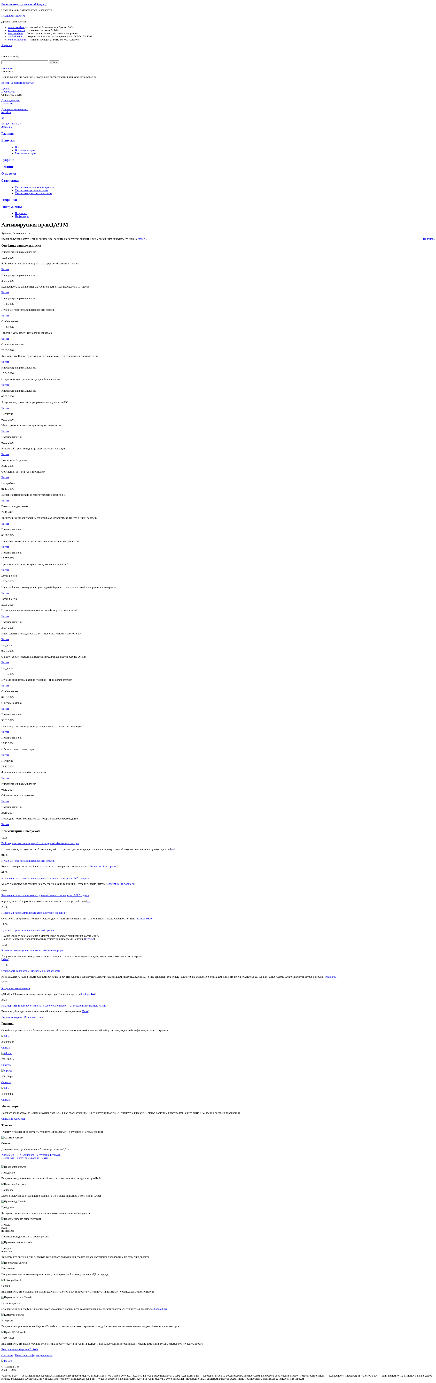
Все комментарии (25, 150)
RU (3, 123)
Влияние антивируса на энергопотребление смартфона (33, 950)
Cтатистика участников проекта (33, 193)
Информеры (22, 216)
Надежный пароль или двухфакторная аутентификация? (34, 912)
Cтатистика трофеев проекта (31, 190)
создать (141, 238)
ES (12, 123)
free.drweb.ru (15, 33)
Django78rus (160, 1308)
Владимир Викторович (103, 866)
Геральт (89, 938)
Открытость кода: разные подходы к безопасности (30, 970)
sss (172, 849)
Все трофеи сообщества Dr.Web (19, 1349)
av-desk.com (15, 36)
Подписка (21, 213)
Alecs (5, 959)
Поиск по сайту (10, 56)
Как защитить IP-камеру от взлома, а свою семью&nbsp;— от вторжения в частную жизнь (53, 1005)
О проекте (7, 1355)
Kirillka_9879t (144, 918)
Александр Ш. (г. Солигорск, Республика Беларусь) (31, 1154)
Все (17, 147)
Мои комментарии (25, 153)
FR (16, 123)
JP (19, 123)
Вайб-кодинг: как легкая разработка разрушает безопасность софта (40, 843)
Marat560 (331, 976)
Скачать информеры (13, 1118)
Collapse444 (88, 994)
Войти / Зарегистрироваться (17, 82)
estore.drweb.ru (16, 30)
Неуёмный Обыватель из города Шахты (24, 1157)
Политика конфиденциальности (33, 1355)
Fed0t (85, 1011)
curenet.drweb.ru (17, 39)
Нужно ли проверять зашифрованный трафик (27, 860)
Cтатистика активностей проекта (34, 187)
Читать (5, 269)
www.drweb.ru (16, 27)
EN (8, 123)
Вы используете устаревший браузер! (24, 4)
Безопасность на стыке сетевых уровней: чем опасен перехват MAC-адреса (45, 878)
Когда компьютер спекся (15, 988)
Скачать (6, 1047)
